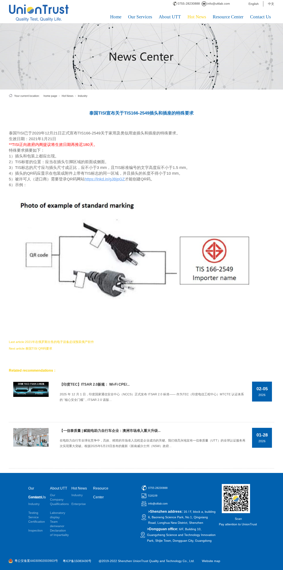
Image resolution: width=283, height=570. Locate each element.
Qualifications (59, 504)
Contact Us (260, 16)
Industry (82, 96)
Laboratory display (57, 515)
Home (115, 16)
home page (50, 96)
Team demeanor (57, 524)
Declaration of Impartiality (59, 533)
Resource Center (228, 16)
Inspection (35, 530)
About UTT (170, 16)
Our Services (140, 16)
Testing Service (33, 515)
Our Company (56, 497)
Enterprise (78, 504)
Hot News (196, 16)
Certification (36, 521)
